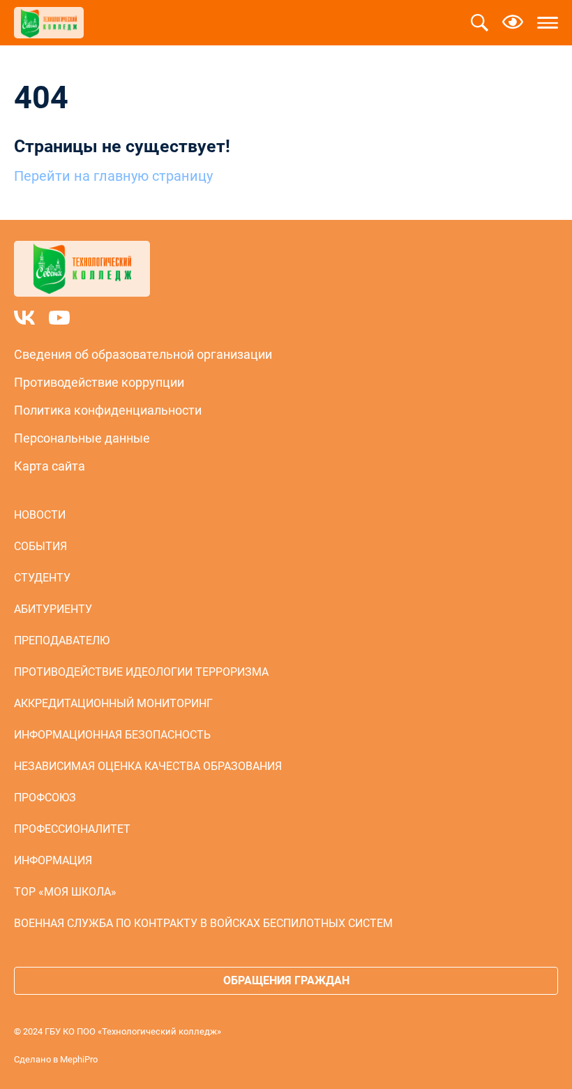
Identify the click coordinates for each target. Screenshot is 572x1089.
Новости (40, 514)
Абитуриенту (53, 609)
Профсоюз (45, 797)
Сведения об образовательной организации (143, 354)
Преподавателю (62, 640)
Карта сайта (49, 466)
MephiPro (79, 1059)
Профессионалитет (72, 829)
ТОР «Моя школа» (65, 891)
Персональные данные (82, 438)
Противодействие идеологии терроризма (141, 672)
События (40, 546)
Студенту (42, 577)
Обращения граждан (286, 980)
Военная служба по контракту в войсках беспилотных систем (203, 923)
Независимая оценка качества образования (148, 766)
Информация (53, 860)
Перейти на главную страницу (113, 176)
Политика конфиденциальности (108, 410)
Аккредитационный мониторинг (113, 703)
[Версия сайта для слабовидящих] (512, 23)
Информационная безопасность (112, 734)
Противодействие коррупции (99, 382)
